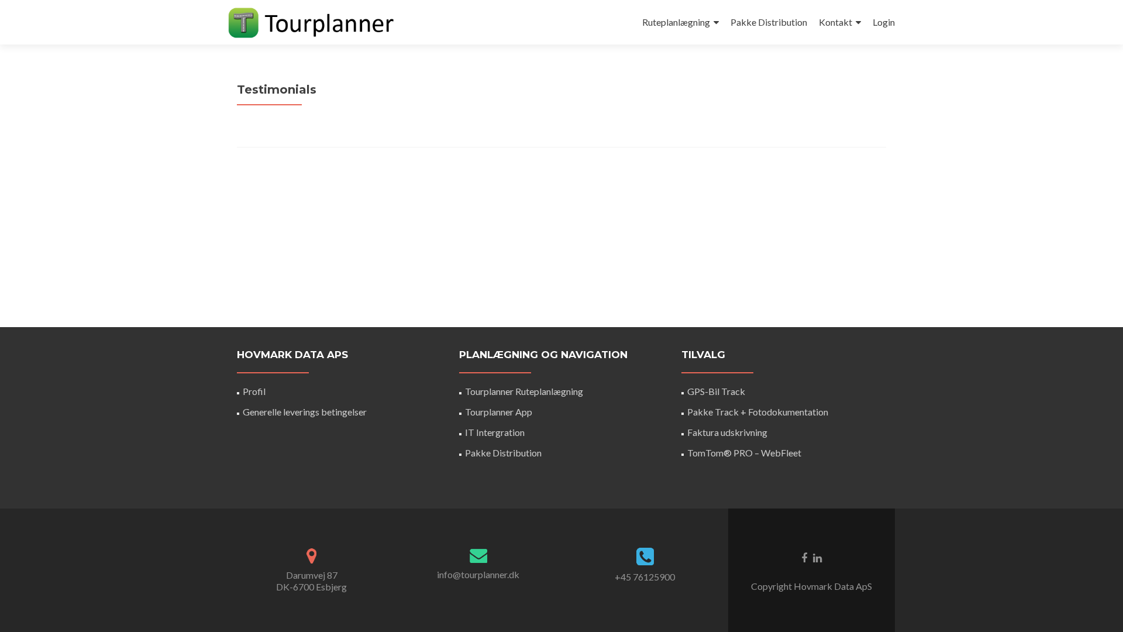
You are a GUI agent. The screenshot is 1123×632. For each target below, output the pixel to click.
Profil (254, 391)
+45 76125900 (645, 576)
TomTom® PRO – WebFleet (744, 452)
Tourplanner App (498, 411)
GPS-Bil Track (716, 391)
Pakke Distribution (769, 22)
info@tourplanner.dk (478, 574)
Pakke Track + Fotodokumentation (757, 411)
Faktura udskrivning (727, 432)
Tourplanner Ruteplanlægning (524, 391)
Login (884, 22)
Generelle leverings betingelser (305, 411)
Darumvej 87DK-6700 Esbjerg (311, 580)
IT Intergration (495, 432)
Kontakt (835, 22)
